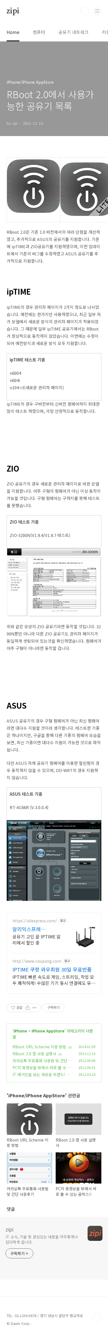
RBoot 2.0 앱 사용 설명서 (34, 1053)
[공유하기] (27, 1008)
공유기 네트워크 (73, 32)
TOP (96, 1317)
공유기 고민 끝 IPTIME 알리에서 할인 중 (36, 939)
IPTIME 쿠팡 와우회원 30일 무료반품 (52, 969)
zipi (13, 11)
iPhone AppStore (48, 1031)
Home (13, 32)
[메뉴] (97, 11)
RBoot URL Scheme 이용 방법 (39, 1046)
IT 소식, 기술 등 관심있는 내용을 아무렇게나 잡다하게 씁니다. (42, 1239)
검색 (85, 11)
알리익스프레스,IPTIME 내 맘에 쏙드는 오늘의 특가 (35, 929)
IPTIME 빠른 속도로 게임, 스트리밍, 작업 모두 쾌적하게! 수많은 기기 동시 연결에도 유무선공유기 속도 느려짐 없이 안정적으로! (53, 979)
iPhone (20, 1031)
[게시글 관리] (34, 1008)
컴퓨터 (39, 32)
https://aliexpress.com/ (34, 920)
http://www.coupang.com (36, 961)
